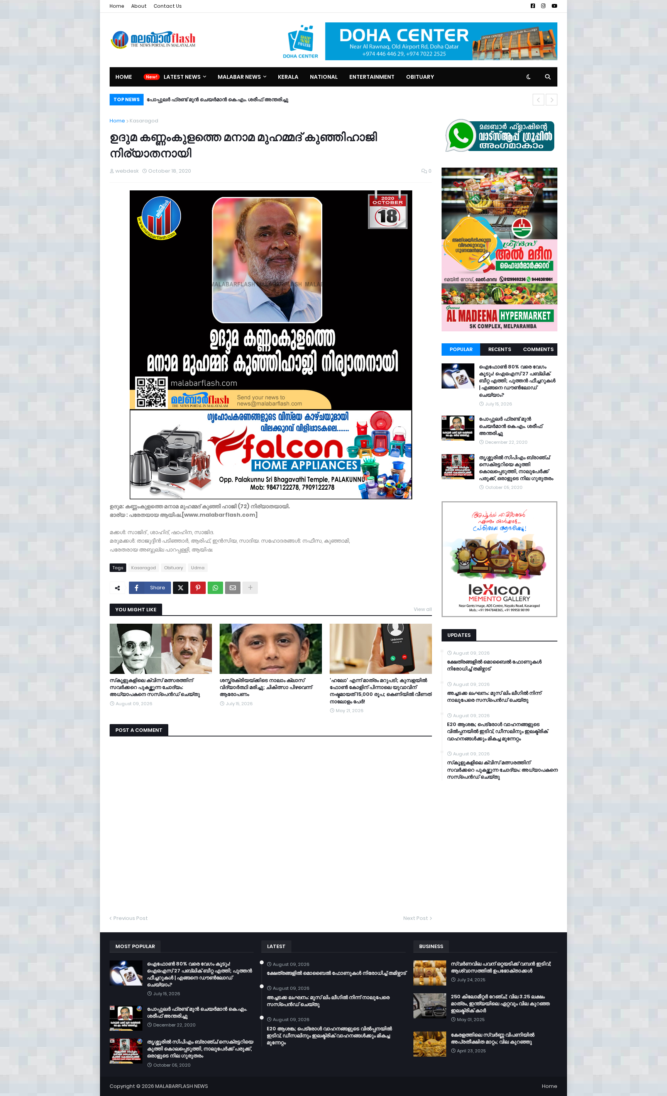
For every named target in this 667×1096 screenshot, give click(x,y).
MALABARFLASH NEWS (181, 1086)
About (139, 6)
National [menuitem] (324, 77)
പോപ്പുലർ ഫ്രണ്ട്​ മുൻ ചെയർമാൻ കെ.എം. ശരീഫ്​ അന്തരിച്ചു (217, 99)
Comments (538, 349)
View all (423, 609)
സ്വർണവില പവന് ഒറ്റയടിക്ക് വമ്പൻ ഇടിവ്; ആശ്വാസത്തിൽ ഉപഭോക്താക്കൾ (501, 967)
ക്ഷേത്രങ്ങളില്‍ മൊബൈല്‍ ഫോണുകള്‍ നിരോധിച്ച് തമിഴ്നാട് (494, 665)
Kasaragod (144, 120)
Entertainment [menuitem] (371, 77)
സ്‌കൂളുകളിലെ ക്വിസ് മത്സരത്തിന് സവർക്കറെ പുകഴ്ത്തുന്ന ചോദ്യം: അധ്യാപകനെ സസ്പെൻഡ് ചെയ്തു (155, 687)
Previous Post (130, 918)
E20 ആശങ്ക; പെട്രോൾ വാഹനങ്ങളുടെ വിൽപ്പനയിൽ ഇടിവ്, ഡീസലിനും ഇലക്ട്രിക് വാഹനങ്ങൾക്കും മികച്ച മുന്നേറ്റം (497, 731)
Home (117, 6)
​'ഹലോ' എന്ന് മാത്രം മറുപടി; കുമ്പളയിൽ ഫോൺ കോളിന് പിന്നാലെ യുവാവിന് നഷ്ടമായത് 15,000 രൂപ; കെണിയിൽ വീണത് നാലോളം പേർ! (381, 691)
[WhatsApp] (215, 588)
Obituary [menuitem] (420, 77)
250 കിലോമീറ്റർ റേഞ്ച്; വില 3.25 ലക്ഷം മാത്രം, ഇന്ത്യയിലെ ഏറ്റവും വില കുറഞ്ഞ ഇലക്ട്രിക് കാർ (500, 1003)
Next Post (415, 918)
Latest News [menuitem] (182, 77)
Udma (198, 568)
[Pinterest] (198, 588)
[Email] (232, 588)
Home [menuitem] (123, 77)
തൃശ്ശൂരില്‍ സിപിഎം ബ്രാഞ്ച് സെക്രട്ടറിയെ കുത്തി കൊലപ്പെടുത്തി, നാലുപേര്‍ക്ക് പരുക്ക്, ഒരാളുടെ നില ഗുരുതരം (516, 468)
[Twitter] (180, 588)
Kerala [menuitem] (288, 77)
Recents (499, 349)
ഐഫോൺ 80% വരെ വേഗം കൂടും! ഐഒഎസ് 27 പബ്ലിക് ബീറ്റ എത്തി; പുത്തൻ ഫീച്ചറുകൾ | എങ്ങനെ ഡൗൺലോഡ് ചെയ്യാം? (517, 381)
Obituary (173, 568)
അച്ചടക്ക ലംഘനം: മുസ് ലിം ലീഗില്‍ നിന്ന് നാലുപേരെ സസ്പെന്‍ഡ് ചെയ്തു (494, 697)
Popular (461, 349)
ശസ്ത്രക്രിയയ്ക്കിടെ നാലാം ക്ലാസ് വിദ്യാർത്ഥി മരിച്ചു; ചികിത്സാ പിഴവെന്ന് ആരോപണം (266, 687)
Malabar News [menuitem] (239, 77)
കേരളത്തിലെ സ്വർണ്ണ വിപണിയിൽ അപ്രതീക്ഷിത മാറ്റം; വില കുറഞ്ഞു (492, 1038)
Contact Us (168, 6)
